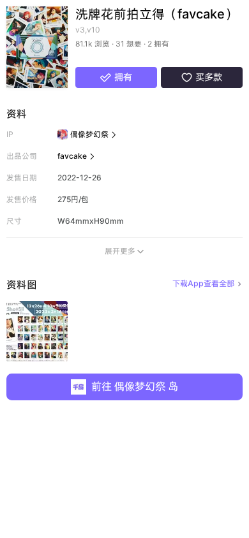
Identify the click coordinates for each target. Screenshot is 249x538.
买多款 (202, 77)
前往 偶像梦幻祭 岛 (134, 386)
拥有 (116, 77)
